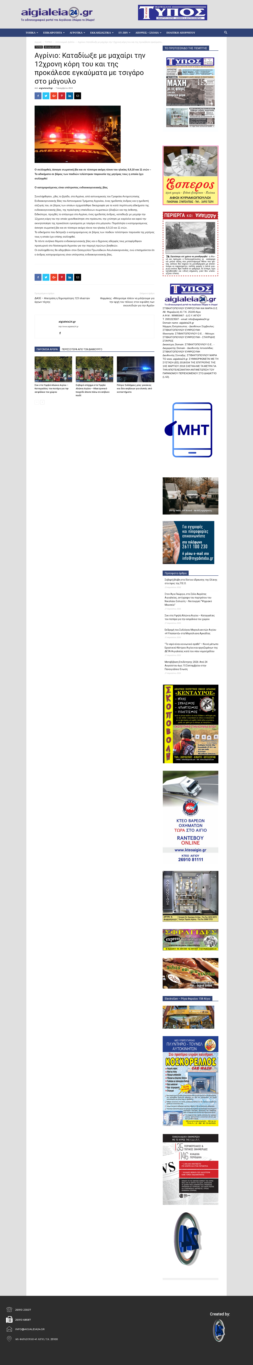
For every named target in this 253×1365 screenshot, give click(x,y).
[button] (226, 33)
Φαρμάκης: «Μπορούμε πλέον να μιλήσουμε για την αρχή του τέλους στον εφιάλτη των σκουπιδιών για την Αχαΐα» (127, 302)
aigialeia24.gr (46, 88)
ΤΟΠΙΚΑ (30, 32)
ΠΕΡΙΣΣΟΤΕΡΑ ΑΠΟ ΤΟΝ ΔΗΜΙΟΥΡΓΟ (82, 349)
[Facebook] (61, 333)
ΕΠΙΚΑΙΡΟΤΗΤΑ (52, 32)
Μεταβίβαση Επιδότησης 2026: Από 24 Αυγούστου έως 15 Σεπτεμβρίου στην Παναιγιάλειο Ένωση (186, 666)
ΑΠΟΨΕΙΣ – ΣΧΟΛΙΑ (147, 32)
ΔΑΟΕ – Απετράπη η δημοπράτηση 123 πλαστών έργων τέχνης (62, 300)
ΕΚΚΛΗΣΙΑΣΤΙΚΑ (100, 32)
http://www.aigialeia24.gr (68, 326)
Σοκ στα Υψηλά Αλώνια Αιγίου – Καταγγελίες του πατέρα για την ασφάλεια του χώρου (51, 388)
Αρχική (38, 42)
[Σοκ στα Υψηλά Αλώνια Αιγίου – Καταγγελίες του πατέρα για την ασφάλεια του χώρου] (53, 369)
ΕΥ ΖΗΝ (123, 32)
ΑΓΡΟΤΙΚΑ (76, 32)
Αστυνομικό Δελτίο (65, 42)
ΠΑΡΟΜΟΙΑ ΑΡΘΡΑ (47, 349)
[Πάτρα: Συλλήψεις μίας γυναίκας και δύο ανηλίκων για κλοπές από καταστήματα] (135, 369)
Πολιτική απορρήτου (180, 32)
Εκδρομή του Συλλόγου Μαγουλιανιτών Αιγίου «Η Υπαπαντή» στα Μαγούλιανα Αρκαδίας (190, 631)
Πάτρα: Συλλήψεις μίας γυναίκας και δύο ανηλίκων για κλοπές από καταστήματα (134, 388)
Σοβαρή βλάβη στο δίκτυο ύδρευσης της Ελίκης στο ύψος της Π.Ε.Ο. (191, 581)
